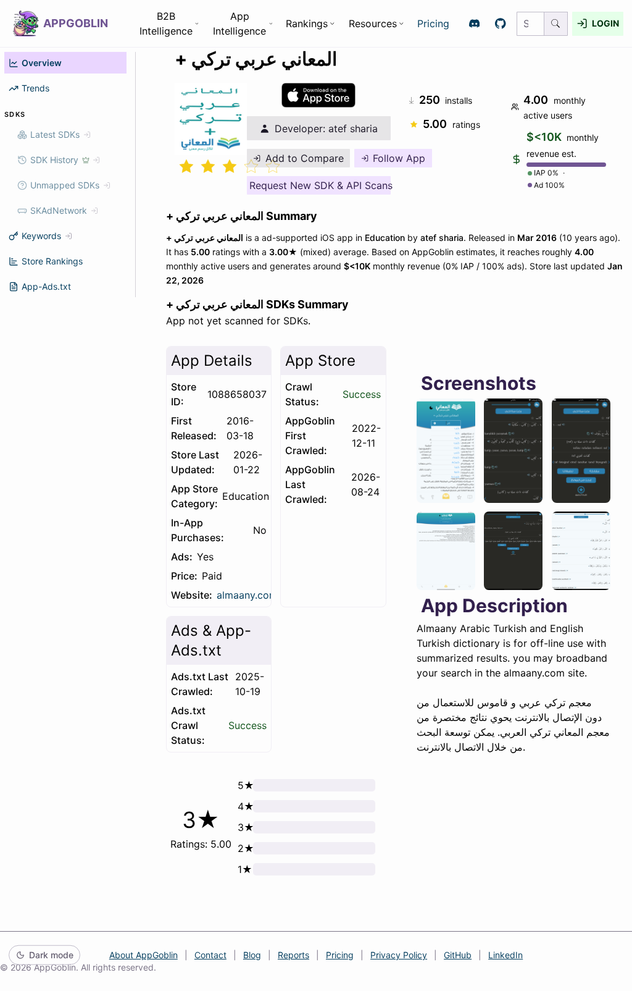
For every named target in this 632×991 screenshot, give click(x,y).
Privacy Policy (398, 955)
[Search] (556, 24)
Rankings (307, 23)
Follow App (399, 158)
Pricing (433, 23)
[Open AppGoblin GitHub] (501, 24)
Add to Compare (304, 158)
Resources (373, 23)
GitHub (458, 955)
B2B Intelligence (166, 23)
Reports (293, 955)
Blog (252, 955)
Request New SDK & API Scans (320, 185)
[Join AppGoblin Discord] (474, 24)
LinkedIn (505, 955)
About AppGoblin (143, 955)
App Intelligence (239, 23)
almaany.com (247, 595)
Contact (210, 955)
